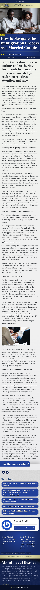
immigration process (28, 553)
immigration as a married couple (9, 553)
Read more (5, 584)
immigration (2, 553)
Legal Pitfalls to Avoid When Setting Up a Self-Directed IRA (8, 540)
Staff (3, 54)
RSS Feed (17, 1)
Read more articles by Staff (24, 528)
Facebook (20, 1)
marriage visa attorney (11, 191)
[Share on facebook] (3, 472)
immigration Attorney (16, 553)
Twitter (23, 1)
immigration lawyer (22, 553)
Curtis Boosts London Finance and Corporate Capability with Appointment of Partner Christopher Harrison (27, 542)
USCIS (10, 228)
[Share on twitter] (7, 472)
